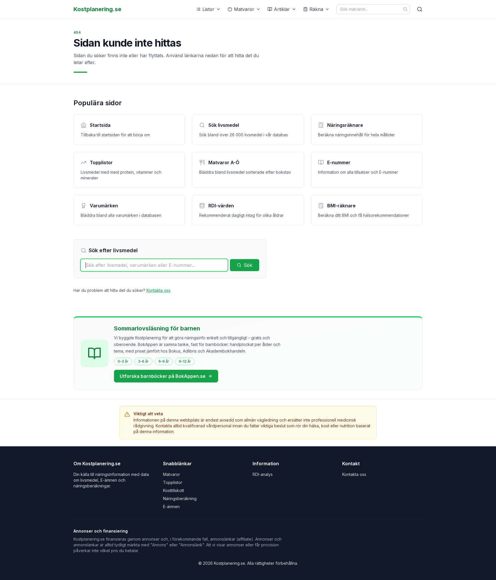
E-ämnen (171, 506)
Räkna (316, 9)
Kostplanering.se (97, 9)
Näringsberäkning (180, 498)
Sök (248, 265)
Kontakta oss (158, 290)
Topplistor (172, 482)
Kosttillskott (173, 490)
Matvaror (244, 9)
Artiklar (282, 9)
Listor (208, 9)
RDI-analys (263, 474)
